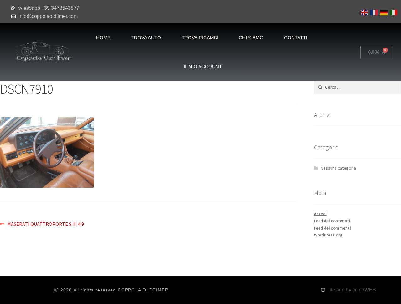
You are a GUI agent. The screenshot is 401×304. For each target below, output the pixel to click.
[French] (373, 12)
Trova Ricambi (200, 37)
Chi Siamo (251, 37)
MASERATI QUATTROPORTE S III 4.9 (45, 223)
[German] (383, 12)
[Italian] (393, 12)
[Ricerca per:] (357, 87)
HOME (103, 37)
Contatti (295, 37)
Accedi (320, 213)
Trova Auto (146, 37)
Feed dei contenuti (332, 221)
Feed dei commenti (332, 228)
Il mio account (203, 66)
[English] (364, 12)
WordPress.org (328, 235)
